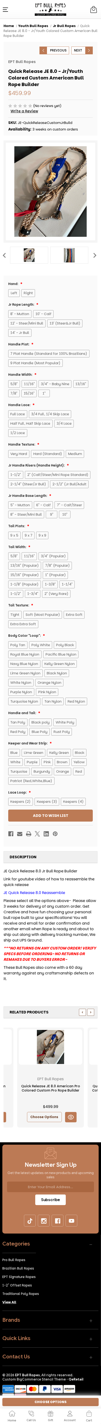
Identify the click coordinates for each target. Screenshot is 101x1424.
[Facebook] (10, 834)
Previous (4, 255)
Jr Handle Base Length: (28, 495)
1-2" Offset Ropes (17, 1285)
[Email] (19, 834)
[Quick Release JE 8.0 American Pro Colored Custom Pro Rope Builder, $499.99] (50, 1047)
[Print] (28, 834)
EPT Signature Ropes (19, 1276)
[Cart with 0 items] (94, 9)
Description (23, 857)
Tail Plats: (17, 526)
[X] (37, 834)
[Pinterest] (55, 834)
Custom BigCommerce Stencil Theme (34, 1379)
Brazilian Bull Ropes (18, 1268)
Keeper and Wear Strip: (28, 743)
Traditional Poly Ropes (20, 1293)
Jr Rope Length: (21, 304)
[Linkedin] (46, 834)
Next (94, 255)
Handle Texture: (22, 444)
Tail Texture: (19, 605)
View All (9, 1302)
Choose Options (44, 1117)
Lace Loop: (17, 792)
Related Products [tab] (29, 1012)
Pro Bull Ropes (13, 1260)
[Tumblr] (30, 1221)
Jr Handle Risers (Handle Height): (37, 465)
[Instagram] (44, 1221)
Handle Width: (20, 374)
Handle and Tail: (22, 713)
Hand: (13, 283)
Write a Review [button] (24, 111)
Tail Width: (17, 547)
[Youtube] (72, 1221)
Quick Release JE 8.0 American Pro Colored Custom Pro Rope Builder (50, 1088)
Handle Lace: (19, 405)
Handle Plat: (19, 344)
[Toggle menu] (5, 9)
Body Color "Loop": (25, 635)
